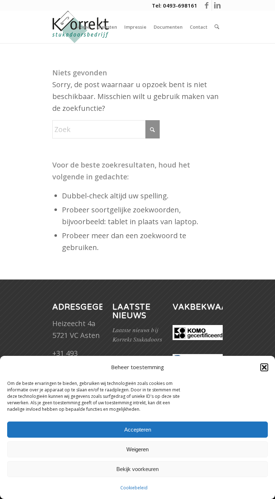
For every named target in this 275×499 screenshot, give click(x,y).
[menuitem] (83, 27)
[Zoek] (217, 27)
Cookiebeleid (134, 488)
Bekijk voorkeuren (137, 469)
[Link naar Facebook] (206, 5)
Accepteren (137, 430)
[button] (264, 367)
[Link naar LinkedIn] (217, 5)
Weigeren (137, 449)
